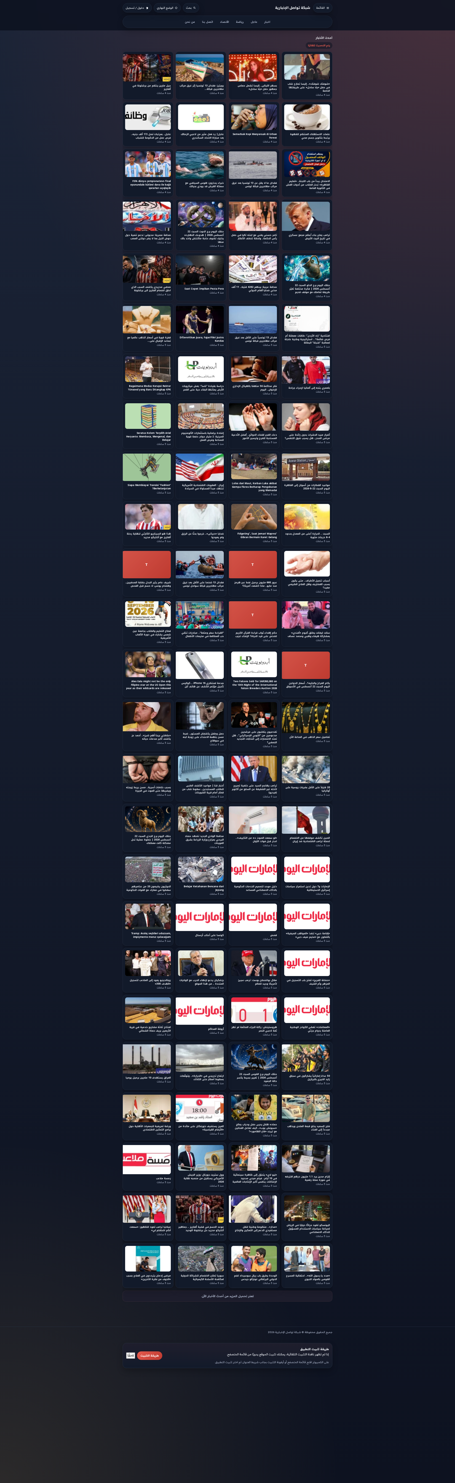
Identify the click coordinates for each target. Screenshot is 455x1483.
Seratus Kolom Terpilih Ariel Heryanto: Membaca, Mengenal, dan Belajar (148, 436)
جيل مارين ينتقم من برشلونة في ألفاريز (151, 87)
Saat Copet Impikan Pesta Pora (204, 289)
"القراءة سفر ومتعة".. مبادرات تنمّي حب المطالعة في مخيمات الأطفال (202, 634)
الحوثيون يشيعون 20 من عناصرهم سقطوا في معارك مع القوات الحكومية (148, 888)
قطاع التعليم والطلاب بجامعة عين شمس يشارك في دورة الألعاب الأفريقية (152, 634)
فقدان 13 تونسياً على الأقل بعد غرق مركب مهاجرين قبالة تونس (256, 339)
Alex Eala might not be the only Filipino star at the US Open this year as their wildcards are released (148, 685)
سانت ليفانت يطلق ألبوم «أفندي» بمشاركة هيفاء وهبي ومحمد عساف (309, 634)
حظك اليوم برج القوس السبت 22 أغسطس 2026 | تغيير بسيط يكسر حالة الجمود (257, 1077)
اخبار (267, 21)
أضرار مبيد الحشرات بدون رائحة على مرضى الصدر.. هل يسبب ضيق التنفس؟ (307, 436)
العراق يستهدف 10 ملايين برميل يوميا (148, 1077)
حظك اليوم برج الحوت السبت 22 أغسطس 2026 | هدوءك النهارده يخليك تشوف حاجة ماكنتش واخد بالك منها (202, 236)
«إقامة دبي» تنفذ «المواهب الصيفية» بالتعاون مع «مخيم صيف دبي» (308, 935)
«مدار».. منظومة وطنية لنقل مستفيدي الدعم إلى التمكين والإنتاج (256, 1229)
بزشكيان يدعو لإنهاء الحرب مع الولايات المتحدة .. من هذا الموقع (202, 982)
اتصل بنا (207, 21)
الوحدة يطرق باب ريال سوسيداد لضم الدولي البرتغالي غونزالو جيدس (255, 1277)
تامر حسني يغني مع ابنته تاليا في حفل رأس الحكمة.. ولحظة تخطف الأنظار (254, 237)
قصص (273, 935)
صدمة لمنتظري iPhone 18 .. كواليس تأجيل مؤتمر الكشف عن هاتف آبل (202, 685)
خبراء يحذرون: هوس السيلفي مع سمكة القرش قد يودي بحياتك (204, 185)
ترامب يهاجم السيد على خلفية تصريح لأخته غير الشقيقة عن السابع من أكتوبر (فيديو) (254, 789)
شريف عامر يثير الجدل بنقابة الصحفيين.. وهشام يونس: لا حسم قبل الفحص (148, 584)
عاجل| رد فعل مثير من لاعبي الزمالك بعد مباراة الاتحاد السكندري (202, 136)
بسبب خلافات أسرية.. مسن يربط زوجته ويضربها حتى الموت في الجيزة (148, 789)
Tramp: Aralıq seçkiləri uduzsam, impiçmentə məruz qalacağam (151, 935)
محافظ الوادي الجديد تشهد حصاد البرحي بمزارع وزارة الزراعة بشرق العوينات (204, 839)
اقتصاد (224, 21)
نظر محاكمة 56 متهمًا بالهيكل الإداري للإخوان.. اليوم (254, 388)
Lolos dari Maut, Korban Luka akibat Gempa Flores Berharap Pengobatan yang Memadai (254, 487)
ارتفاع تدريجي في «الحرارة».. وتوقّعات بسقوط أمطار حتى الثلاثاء (202, 1078)
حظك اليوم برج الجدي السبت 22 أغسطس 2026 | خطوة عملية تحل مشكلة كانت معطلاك (151, 839)
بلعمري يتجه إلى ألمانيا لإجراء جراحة (309, 388)
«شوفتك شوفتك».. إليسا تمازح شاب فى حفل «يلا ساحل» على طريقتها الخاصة (309, 87)
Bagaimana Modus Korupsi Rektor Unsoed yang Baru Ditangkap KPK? (149, 388)
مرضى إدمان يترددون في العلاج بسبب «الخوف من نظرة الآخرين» (148, 1277)
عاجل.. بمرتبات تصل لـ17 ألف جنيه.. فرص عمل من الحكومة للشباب (151, 136)
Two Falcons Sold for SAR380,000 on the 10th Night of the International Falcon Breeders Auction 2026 (254, 685)
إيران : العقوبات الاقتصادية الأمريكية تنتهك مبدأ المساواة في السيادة (203, 487)
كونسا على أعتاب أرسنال (209, 935)
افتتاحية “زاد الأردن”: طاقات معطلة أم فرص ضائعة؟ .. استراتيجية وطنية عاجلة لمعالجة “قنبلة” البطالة (307, 339)
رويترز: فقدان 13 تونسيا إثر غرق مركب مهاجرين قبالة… (202, 87)
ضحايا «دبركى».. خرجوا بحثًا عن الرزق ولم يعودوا (202, 536)
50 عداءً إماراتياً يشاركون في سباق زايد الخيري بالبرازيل (309, 1078)
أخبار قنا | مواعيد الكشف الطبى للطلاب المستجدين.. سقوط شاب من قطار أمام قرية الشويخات (203, 789)
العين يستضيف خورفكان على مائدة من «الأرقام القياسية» (201, 1128)
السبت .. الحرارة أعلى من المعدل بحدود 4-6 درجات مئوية (307, 536)
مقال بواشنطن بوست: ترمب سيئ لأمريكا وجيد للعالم (257, 982)
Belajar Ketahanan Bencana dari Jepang (204, 888)
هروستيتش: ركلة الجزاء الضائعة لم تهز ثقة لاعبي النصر (254, 1029)
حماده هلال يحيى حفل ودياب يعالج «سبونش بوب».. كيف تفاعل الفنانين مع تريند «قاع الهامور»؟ (256, 1128)
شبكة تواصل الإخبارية (293, 8)
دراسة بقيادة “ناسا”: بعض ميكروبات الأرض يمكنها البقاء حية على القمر (203, 388)
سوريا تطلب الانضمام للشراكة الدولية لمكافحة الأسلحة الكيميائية (202, 1277)
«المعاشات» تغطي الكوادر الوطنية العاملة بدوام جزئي (310, 1029)
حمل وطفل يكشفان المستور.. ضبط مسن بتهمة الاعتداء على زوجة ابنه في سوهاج (203, 737)
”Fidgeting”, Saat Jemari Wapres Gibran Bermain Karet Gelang (257, 536)
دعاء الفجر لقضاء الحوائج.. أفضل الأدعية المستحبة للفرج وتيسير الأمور (254, 436)
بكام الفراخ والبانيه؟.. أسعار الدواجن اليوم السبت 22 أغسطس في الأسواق (308, 685)
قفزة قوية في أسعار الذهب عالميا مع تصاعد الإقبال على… (149, 339)
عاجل (254, 21)
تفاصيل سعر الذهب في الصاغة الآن (310, 737)
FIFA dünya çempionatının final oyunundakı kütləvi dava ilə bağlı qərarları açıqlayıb (150, 184)
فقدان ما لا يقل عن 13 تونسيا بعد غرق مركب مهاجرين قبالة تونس (254, 185)
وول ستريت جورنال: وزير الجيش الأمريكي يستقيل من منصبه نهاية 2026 (204, 1178)
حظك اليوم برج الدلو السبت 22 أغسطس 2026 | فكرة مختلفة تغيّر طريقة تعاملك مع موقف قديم (310, 289)
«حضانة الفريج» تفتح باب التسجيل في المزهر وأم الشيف (308, 982)
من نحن (190, 21)
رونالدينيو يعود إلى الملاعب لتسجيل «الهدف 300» (150, 982)
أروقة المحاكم (216, 1029)
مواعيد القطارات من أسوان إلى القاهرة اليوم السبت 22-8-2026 (307, 487)
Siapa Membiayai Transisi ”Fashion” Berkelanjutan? (149, 487)
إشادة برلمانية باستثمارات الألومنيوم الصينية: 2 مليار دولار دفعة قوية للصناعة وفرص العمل (202, 436)
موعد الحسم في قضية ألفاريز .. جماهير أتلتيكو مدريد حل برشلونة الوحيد (201, 1229)
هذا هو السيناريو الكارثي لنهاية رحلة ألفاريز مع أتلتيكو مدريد (149, 536)
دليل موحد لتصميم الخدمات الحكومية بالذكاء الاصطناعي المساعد (255, 888)
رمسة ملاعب (163, 1178)
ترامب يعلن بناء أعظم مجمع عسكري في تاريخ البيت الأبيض (309, 237)
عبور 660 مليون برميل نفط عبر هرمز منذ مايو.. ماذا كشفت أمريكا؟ (255, 584)
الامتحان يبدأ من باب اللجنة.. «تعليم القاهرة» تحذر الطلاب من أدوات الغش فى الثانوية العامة (308, 184)
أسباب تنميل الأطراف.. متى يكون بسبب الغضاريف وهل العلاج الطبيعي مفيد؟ (309, 584)
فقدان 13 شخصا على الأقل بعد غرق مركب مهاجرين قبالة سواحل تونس (203, 584)
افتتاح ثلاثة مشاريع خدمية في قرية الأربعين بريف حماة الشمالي (150, 1029)
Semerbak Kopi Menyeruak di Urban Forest (254, 136)
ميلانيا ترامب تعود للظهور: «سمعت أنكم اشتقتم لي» (150, 1229)
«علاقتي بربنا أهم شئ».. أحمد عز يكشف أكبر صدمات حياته (151, 737)
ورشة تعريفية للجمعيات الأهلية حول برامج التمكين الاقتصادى (150, 1128)
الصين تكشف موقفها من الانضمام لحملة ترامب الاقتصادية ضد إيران (310, 840)
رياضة (240, 21)
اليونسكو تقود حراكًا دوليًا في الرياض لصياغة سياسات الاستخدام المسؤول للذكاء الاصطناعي (308, 1228)
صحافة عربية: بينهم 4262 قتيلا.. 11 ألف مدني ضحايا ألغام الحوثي (254, 289)
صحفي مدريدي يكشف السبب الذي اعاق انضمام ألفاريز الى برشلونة (151, 289)
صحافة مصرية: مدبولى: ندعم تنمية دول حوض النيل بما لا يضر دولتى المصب (148, 237)
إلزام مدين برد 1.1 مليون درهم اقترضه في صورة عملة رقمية (307, 1178)
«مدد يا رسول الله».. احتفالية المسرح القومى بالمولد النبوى (308, 1277)
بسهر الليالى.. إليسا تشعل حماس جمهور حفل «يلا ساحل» (257, 87)
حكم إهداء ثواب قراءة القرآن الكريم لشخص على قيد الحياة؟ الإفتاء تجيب (256, 634)
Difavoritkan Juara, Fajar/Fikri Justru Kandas (202, 339)
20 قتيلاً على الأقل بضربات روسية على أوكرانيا (307, 789)
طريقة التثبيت (149, 1355)
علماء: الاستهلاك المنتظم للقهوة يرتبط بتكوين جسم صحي (310, 136)
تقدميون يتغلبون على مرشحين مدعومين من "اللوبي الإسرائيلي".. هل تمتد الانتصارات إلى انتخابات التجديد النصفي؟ (254, 737)
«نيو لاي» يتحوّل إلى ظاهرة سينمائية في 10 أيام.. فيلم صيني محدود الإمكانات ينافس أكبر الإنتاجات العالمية (254, 1178)
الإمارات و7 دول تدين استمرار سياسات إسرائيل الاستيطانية (308, 888)
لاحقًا (131, 1355)
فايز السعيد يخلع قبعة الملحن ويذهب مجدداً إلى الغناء (308, 1128)
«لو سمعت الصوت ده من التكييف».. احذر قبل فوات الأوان (256, 840)
